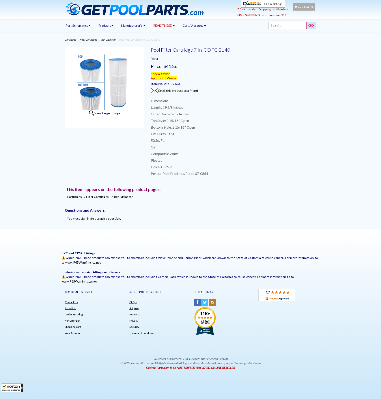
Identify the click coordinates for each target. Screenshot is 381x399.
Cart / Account (193, 25)
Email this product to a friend (178, 90)
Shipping (134, 308)
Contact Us (71, 302)
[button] (12, 388)
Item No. (157, 84)
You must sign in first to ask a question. (94, 218)
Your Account (73, 333)
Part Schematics (77, 25)
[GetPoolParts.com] (149, 8)
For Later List (72, 320)
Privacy (133, 320)
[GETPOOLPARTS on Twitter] (204, 302)
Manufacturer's (132, 25)
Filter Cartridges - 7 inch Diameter (98, 39)
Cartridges (70, 39)
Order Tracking (74, 314)
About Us (70, 308)
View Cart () (305, 7)
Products (104, 25)
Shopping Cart (73, 326)
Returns (134, 314)
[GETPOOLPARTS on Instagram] (212, 302)
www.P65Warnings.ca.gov (83, 262)
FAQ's (133, 302)
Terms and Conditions (142, 333)
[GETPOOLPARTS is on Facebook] (197, 302)
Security (134, 326)
